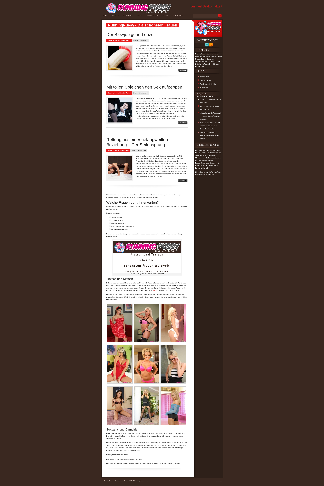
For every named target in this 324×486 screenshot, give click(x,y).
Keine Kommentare (140, 40)
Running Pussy (124, 40)
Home (105, 15)
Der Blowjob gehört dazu (130, 34)
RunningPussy (152, 15)
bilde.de (156, 290)
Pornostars (128, 15)
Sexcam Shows (205, 80)
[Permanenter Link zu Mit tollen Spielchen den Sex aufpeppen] (183, 123)
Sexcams (165, 15)
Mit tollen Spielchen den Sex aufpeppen (144, 87)
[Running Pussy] (137, 13)
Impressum (218, 481)
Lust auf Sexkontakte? (206, 6)
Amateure (115, 15)
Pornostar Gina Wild (207, 129)
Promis (139, 15)
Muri (201, 106)
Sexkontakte (178, 15)
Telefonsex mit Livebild (208, 84)
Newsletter (204, 88)
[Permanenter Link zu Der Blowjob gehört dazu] (183, 70)
